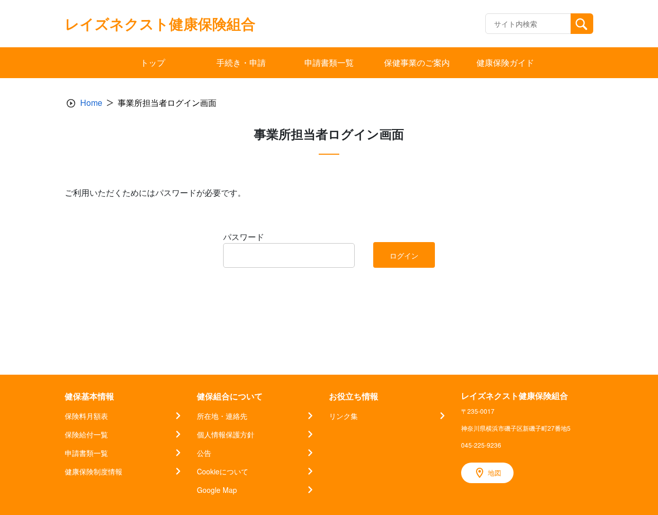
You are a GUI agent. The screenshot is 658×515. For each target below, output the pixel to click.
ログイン (404, 255)
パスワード (243, 237)
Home (91, 102)
